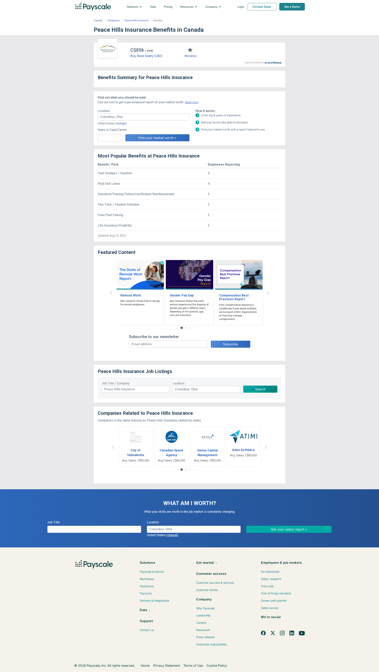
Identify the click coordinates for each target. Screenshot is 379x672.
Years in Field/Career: (112, 130)
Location (178, 383)
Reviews (191, 56)
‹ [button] (111, 292)
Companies (113, 20)
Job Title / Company (116, 383)
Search (260, 389)
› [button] (268, 292)
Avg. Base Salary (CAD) (146, 56)
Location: (104, 111)
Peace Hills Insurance (136, 20)
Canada (98, 20)
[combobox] (144, 116)
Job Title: (53, 522)
